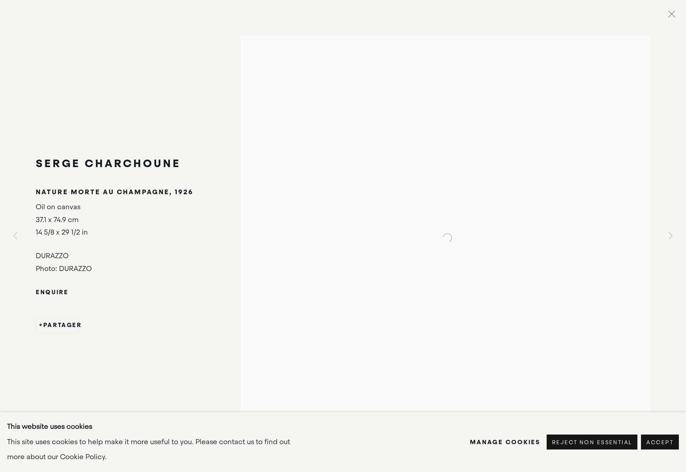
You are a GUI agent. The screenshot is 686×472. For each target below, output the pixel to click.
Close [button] (670, 16)
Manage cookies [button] (505, 442)
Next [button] (670, 236)
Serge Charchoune (108, 163)
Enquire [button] (52, 292)
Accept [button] (659, 442)
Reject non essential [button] (592, 442)
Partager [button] (61, 325)
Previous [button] (15, 236)
